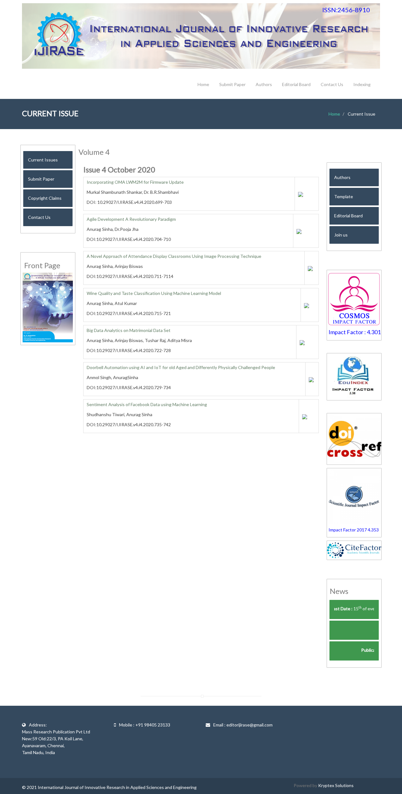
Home (203, 84)
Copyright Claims (45, 198)
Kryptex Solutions (336, 785)
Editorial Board (296, 84)
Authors (264, 84)
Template (343, 196)
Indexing (362, 84)
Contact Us (332, 84)
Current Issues (43, 159)
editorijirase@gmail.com (249, 724)
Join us (341, 234)
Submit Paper (232, 84)
